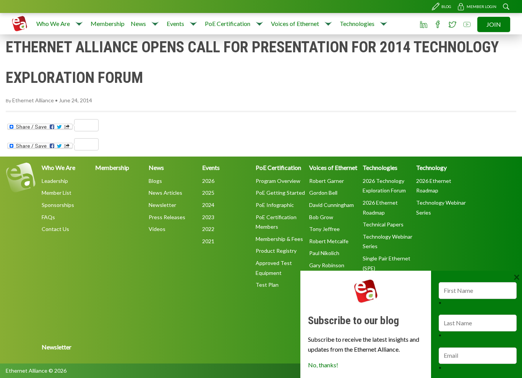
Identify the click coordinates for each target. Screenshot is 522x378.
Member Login (481, 6)
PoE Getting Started (280, 192)
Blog (446, 6)
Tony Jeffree (324, 229)
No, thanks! (323, 364)
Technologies (357, 23)
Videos (157, 229)
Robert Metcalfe (329, 241)
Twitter (452, 24)
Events (175, 23)
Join (493, 24)
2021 (208, 241)
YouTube (467, 24)
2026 (208, 181)
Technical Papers (383, 224)
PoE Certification (227, 23)
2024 (208, 205)
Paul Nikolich (324, 253)
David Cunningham (331, 205)
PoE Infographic (275, 205)
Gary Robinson (326, 265)
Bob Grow (321, 217)
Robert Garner (326, 181)
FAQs (48, 217)
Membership (108, 23)
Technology (431, 167)
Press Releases (167, 217)
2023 (208, 217)
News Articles (165, 192)
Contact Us (55, 229)
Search (506, 6)
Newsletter (162, 205)
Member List (56, 192)
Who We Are (53, 23)
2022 (208, 229)
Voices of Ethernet (295, 23)
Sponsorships (58, 205)
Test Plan (267, 284)
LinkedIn (423, 24)
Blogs (155, 181)
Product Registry (276, 250)
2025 (208, 192)
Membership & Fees (279, 239)
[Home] (19, 23)
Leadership (55, 181)
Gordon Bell (323, 192)
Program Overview (278, 181)
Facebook (438, 24)
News (138, 23)
